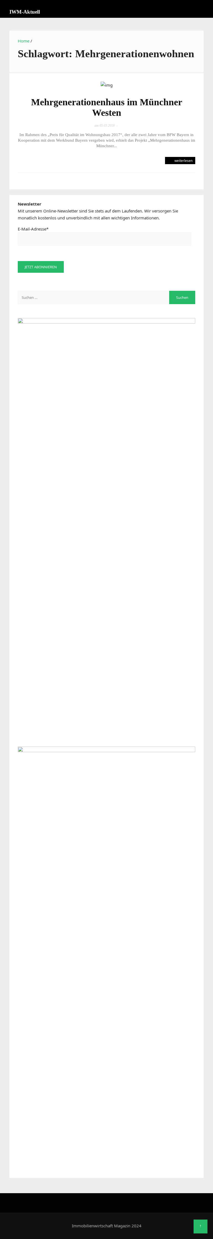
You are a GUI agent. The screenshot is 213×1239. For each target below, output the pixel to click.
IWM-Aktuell (24, 12)
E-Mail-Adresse (33, 229)
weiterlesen (183, 160)
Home (23, 41)
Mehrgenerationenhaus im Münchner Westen (106, 107)
